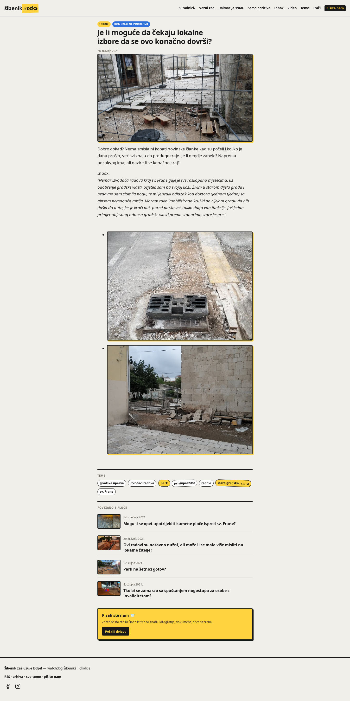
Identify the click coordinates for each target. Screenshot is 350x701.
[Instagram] (17, 686)
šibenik (21, 8)
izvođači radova (142, 483)
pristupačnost (184, 483)
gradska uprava (112, 483)
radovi (206, 483)
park (164, 483)
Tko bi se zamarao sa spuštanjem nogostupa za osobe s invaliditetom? (176, 593)
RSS (7, 676)
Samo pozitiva (259, 8)
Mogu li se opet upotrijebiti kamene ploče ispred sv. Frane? (179, 523)
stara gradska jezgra (233, 483)
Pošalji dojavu (115, 631)
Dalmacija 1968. (231, 8)
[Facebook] (8, 686)
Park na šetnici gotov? (144, 569)
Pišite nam (335, 8)
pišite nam (52, 676)
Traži (317, 8)
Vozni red (207, 8)
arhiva (18, 676)
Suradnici (187, 8)
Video (292, 8)
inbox (104, 24)
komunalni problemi (131, 24)
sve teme (33, 676)
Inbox (279, 8)
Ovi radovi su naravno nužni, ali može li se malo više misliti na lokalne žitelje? (183, 547)
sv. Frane (106, 491)
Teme (304, 8)
